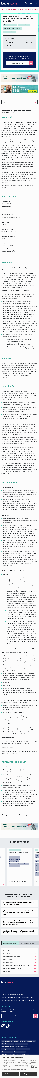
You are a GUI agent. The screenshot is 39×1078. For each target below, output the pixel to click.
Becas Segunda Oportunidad (12, 968)
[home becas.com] (7, 982)
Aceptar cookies (29, 1074)
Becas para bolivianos (22, 1054)
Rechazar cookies (10, 1074)
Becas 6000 (6, 951)
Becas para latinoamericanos (28, 1041)
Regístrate (33, 3)
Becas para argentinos (8, 1046)
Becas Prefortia (8, 962)
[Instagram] (3, 1026)
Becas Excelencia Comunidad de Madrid (16, 965)
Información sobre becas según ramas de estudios (17, 998)
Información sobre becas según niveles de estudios (17, 1000)
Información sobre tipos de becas (12, 995)
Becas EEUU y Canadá (8, 1044)
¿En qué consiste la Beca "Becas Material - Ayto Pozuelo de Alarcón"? (19, 904)
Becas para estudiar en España (10, 1041)
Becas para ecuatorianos (23, 1049)
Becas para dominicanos (8, 1054)
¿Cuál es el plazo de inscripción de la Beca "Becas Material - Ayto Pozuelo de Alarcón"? (19, 913)
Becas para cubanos (19, 1052)
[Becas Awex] (19, 78)
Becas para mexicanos (21, 1044)
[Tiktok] (8, 1026)
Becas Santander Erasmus (11, 957)
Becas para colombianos (8, 1049)
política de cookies (21, 1069)
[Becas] (9, 3)
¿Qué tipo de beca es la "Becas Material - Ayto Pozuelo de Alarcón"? (19, 932)
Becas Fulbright (8, 954)
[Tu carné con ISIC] (19, 89)
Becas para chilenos (7, 1052)
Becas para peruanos (21, 1046)
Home (3, 9)
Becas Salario (7, 971)
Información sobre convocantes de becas (14, 992)
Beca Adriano (7, 960)
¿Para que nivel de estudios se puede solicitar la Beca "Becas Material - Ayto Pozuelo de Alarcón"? (18, 923)
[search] (25, 3)
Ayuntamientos (12, 9)
